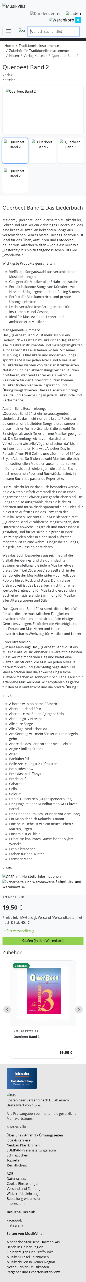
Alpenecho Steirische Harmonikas (33, 1242)
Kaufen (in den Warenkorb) (43, 940)
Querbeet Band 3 (27, 1036)
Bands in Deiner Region (25, 1247)
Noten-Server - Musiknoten (28, 1267)
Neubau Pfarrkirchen (23, 1145)
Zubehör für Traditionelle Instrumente (39, 50)
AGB (10, 1173)
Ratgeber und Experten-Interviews (33, 1272)
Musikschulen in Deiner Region (31, 1262)
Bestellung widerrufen (24, 1198)
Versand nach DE (40, 1100)
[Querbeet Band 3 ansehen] (43, 993)
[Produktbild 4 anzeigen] (15, 180)
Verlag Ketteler (35, 55)
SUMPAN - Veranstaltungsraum (31, 1150)
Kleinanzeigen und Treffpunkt (30, 1252)
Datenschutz (17, 1178)
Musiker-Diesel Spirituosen (28, 1257)
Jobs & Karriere (18, 1140)
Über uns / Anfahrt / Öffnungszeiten (35, 1135)
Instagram (15, 1225)
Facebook (14, 1220)
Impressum (16, 1203)
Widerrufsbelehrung (23, 1193)
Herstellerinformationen (42, 876)
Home (9, 45)
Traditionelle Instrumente (39, 45)
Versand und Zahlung (23, 1188)
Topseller (14, 1160)
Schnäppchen (17, 1155)
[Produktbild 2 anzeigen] (43, 151)
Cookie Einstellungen (23, 1183)
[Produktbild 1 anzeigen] (15, 151)
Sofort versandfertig (18, 931)
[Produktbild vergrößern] (43, 110)
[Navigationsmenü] (8, 31)
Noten (14, 55)
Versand (44, 917)
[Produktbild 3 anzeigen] (71, 151)
